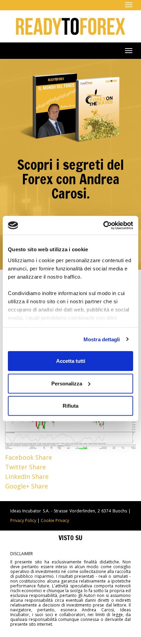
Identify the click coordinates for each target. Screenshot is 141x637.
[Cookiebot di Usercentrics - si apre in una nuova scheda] (103, 225)
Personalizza (66, 383)
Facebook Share (28, 457)
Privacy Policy (23, 520)
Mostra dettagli (102, 339)
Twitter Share (25, 467)
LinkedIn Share (27, 476)
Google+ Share (26, 486)
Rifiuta (70, 406)
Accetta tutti (70, 361)
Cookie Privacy (55, 520)
